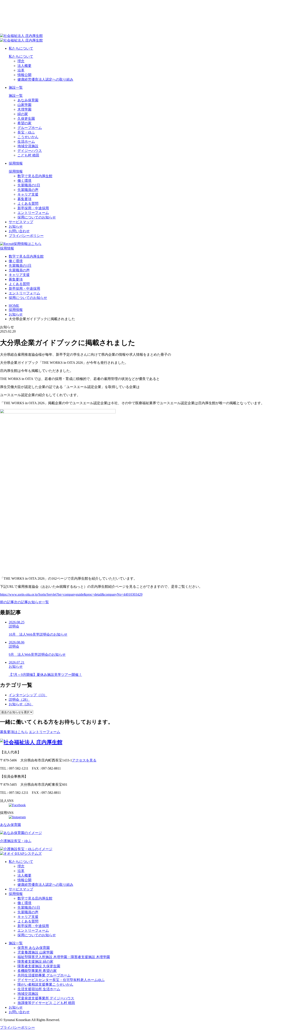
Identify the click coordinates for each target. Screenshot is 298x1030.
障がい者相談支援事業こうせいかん (45, 984)
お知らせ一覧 (38, 602)
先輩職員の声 (27, 190)
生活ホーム (26, 141)
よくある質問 (27, 203)
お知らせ (16, 226)
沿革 (20, 70)
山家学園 (24, 105)
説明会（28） (19, 699)
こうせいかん (27, 137)
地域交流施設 (27, 146)
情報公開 (24, 75)
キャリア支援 (27, 194)
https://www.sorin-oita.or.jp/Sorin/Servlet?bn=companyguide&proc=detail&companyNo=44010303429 (71, 594)
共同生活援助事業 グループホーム (44, 975)
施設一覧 (16, 87)
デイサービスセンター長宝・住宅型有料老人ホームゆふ (61, 980)
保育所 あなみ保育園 (33, 948)
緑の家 (22, 114)
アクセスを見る (84, 760)
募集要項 (24, 199)
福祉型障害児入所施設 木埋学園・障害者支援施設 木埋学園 (63, 957)
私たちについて (21, 48)
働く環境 (24, 180)
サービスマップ (21, 222)
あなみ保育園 (27, 100)
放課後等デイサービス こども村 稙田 (46, 1003)
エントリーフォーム (33, 213)
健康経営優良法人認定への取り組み (45, 79)
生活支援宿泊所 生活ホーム (38, 989)
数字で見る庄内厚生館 (34, 176)
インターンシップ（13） (28, 695)
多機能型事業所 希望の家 (37, 971)
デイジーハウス (29, 151)
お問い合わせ (19, 231)
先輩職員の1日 (28, 185)
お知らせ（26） (21, 704)
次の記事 (21, 602)
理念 (20, 61)
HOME (14, 305)
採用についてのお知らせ (36, 217)
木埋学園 (24, 109)
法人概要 (24, 66)
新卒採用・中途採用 (33, 208)
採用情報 (16, 163)
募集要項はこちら (14, 732)
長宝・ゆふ (26, 132)
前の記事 (7, 602)
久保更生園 (26, 118)
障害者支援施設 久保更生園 (38, 966)
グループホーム (29, 128)
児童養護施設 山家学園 (35, 952)
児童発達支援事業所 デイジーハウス (45, 998)
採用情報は (27, 244)
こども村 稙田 (28, 155)
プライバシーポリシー (26, 236)
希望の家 (24, 123)
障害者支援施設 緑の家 (35, 961)
